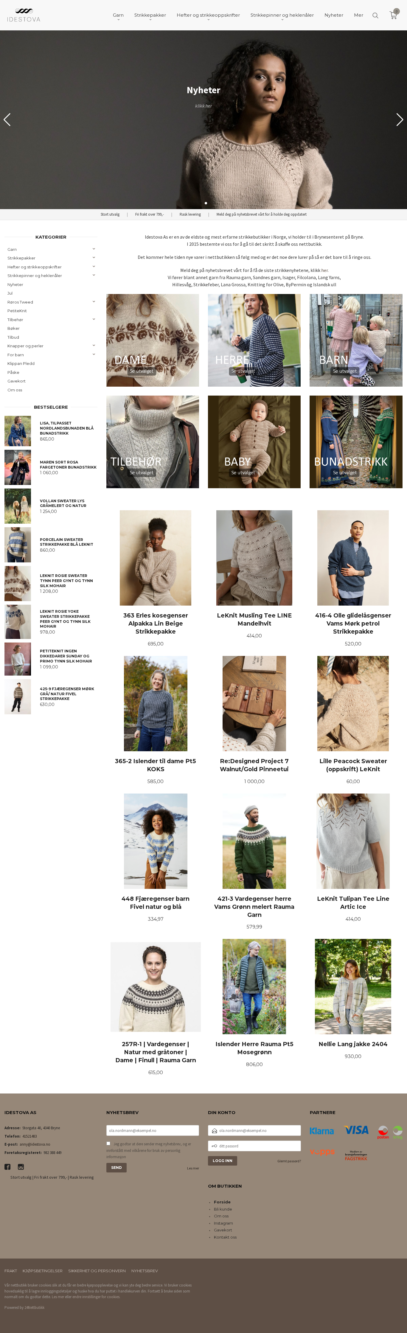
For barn (15, 354)
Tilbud (13, 337)
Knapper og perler (25, 345)
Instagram (223, 1223)
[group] (203, 119)
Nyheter (15, 284)
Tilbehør (15, 319)
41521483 (29, 1136)
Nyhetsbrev (144, 1270)
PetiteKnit (17, 310)
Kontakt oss (225, 1237)
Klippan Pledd (21, 363)
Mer (358, 15)
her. (325, 270)
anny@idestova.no (35, 1144)
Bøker (13, 328)
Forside (222, 1202)
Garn (12, 249)
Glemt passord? (289, 1161)
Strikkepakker (21, 258)
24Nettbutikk (34, 1307)
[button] (400, 119)
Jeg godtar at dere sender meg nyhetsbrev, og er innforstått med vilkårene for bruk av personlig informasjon (148, 1150)
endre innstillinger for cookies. (96, 1296)
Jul (10, 293)
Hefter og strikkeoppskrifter (34, 267)
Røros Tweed (20, 302)
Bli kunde (223, 1209)
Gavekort (16, 381)
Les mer (193, 1168)
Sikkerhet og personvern (97, 1270)
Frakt (10, 1270)
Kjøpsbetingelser (43, 1270)
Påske (13, 372)
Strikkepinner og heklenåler (34, 275)
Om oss (14, 390)
